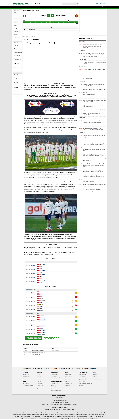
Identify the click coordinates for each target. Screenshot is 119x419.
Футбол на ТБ (83, 7)
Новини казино (68, 387)
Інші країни (26, 383)
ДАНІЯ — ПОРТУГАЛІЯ (50, 93)
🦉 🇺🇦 (89, 368)
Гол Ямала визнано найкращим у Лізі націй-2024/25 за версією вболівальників (93, 129)
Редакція (95, 376)
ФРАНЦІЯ (16, 34)
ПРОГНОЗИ (16, 16)
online (25, 36)
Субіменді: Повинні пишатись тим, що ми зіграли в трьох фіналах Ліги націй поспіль (93, 171)
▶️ (57, 368)
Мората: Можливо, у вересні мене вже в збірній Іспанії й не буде (94, 159)
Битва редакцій (82, 378)
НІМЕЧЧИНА (17, 31)
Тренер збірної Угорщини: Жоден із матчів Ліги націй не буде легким (94, 101)
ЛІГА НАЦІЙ (16, 63)
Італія (38, 378)
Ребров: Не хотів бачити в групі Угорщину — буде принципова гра (93, 105)
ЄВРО (52, 385)
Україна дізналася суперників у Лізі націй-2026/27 (91, 114)
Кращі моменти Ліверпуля (85, 383)
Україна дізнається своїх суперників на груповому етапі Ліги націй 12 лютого (92, 121)
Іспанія (39, 376)
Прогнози (67, 385)
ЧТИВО (15, 71)
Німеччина (39, 379)
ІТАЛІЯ (15, 28)
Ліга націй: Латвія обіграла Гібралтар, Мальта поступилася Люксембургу (94, 70)
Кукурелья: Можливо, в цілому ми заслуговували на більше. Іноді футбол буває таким (94, 149)
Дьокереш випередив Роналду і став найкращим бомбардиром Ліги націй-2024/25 (94, 175)
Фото (69, 7)
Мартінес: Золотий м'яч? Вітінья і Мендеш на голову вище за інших (94, 136)
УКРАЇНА (16, 20)
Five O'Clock (82, 381)
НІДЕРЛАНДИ (17, 37)
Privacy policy (96, 378)
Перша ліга (26, 376)
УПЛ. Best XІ (82, 376)
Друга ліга (25, 378)
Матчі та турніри (44, 7)
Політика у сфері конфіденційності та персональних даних (59, 409)
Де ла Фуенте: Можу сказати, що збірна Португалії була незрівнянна (92, 190)
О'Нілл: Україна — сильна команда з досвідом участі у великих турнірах (94, 93)
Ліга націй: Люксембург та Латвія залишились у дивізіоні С (94, 63)
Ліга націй (53, 387)
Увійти (97, 3)
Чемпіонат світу (55, 383)
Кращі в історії (82, 374)
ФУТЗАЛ (16, 67)
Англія (38, 374)
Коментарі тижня (69, 376)
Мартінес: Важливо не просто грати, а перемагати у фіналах (92, 180)
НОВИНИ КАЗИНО (16, 88)
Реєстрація (102, 3)
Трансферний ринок (28, 385)
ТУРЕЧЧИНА (17, 45)
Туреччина (39, 387)
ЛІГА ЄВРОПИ (17, 55)
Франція (39, 381)
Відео (58, 7)
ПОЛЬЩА (16, 42)
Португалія (61, 16)
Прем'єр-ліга (26, 374)
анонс (33, 36)
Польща (39, 389)
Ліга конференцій (55, 378)
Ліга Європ (53, 376)
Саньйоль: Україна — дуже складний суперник (94, 89)
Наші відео (67, 381)
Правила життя (82, 379)
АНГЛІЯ (15, 22)
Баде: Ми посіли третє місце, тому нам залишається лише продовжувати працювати (94, 155)
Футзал (25, 387)
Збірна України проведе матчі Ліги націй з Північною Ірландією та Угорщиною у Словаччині (93, 46)
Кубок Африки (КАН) (56, 390)
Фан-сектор (68, 374)
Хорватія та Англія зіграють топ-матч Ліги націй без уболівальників (94, 77)
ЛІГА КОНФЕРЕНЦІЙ (17, 59)
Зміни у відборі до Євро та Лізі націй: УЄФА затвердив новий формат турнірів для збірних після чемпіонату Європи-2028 (94, 55)
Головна (15, 7)
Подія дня (81, 385)
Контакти (95, 374)
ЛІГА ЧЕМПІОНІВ (18, 52)
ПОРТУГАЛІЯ (17, 40)
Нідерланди (40, 383)
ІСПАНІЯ (16, 25)
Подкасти (67, 379)
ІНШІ (15, 48)
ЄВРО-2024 (16, 74)
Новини (28, 7)
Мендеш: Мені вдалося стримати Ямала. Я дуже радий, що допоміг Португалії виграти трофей (93, 165)
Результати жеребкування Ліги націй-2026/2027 (94, 110)
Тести (66, 378)
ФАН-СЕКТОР (17, 93)
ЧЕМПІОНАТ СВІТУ (16, 11)
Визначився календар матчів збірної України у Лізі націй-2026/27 (94, 85)
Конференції (99, 7)
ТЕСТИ (15, 78)
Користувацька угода (98, 379)
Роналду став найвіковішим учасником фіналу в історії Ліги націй (94, 185)
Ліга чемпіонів (54, 374)
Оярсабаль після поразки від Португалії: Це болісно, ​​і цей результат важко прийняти (93, 143)
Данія (43, 16)
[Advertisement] (93, 21)
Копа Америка (54, 388)
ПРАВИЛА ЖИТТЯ (16, 83)
